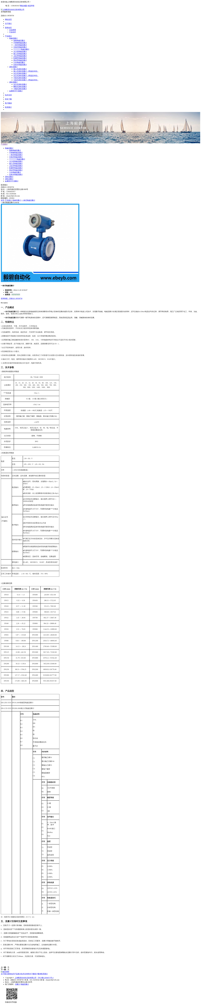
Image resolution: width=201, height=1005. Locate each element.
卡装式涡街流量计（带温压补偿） (26, 80)
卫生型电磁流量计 (20, 56)
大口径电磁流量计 (20, 51)
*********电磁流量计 (21, 49)
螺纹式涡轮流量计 (20, 86)
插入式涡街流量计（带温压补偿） (26, 71)
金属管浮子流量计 (16, 91)
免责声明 (31, 6)
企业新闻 (12, 30)
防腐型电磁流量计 (20, 58)
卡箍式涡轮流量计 (20, 89)
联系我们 (8, 107)
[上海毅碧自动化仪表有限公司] (12, 9)
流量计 (17, 984)
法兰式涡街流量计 (20, 73)
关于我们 (8, 23)
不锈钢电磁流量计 (20, 43)
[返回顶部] (5, 972)
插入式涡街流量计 (20, 69)
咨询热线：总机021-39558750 (11, 298)
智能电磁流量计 (19, 40)
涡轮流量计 (13, 82)
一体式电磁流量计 (20, 45)
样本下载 (8, 99)
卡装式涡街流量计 (20, 78)
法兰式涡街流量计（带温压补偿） (26, 75)
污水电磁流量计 (19, 62)
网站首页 (8, 19)
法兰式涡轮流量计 (20, 84)
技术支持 (8, 95)
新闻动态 (8, 28)
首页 (2, 200)
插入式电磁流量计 (20, 54)
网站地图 (23, 6)
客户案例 (8, 103)
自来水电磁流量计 (20, 64)
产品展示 (8, 36)
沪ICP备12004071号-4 (45, 978)
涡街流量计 (13, 67)
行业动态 (12, 32)
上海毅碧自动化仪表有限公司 (25, 978)
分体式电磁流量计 (20, 47)
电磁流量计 (13, 38)
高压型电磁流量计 (20, 60)
